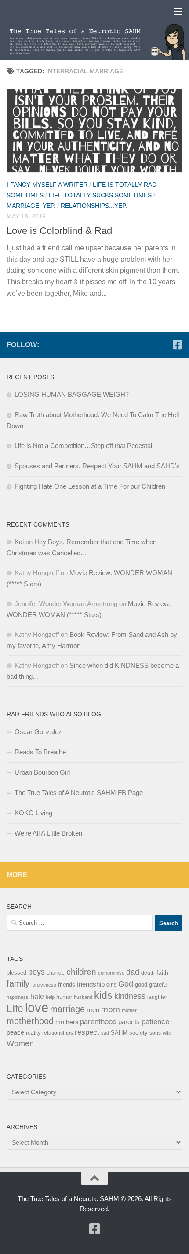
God (125, 983)
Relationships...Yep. (94, 205)
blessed (16, 972)
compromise (111, 972)
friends (66, 984)
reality (33, 1033)
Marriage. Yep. (31, 205)
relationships (57, 1033)
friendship (91, 984)
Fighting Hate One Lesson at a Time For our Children (90, 486)
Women (20, 1043)
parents (129, 1021)
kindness (129, 996)
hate (37, 996)
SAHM (119, 1032)
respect (87, 1032)
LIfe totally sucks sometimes (100, 195)
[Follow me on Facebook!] (177, 344)
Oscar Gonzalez (38, 731)
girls (111, 985)
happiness (18, 997)
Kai (19, 542)
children (81, 971)
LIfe (15, 1008)
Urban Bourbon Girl (42, 772)
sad (105, 1033)
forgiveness (43, 984)
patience (155, 1021)
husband (83, 997)
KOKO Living (33, 813)
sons (155, 1033)
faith (162, 972)
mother (129, 1010)
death (148, 973)
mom (110, 1009)
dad (132, 972)
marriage (67, 1009)
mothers (66, 1021)
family (18, 983)
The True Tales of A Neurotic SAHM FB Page (79, 792)
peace (15, 1032)
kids (103, 995)
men (93, 1009)
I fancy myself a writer (47, 184)
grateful (158, 984)
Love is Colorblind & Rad (59, 230)
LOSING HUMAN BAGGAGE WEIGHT (72, 394)
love (36, 1007)
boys (36, 972)
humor (64, 997)
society (138, 1032)
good (141, 984)
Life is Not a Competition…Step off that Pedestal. (84, 445)
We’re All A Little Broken (48, 833)
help (50, 997)
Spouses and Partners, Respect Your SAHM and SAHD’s (97, 466)
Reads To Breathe (40, 752)
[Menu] (178, 11)
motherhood (30, 1021)
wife (167, 1033)
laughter (157, 997)
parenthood (98, 1021)
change (56, 973)
